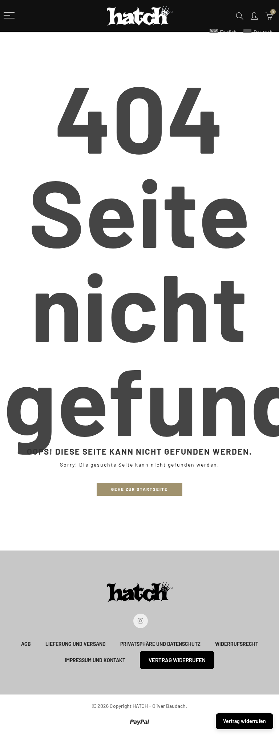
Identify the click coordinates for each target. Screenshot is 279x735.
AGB (26, 644)
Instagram (140, 621)
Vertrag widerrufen (177, 660)
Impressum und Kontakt (95, 660)
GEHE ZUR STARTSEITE (139, 489)
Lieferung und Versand (75, 644)
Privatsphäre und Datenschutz (160, 644)
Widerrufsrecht (236, 644)
